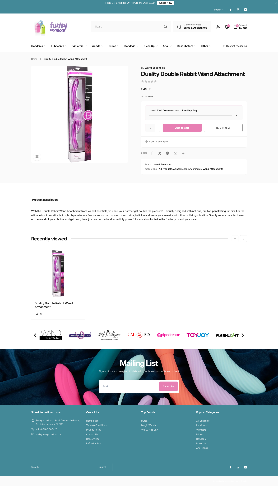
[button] (240, 26)
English (217, 9)
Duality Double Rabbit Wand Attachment (54, 305)
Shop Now (165, 2)
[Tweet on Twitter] (159, 153)
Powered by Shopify (239, 481)
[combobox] (131, 26)
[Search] (165, 26)
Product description (45, 199)
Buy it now (223, 127)
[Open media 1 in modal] (79, 114)
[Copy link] (183, 153)
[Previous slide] (35, 335)
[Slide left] (235, 238)
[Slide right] (243, 238)
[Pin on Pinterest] (167, 153)
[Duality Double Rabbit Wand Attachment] (58, 291)
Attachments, (180, 168)
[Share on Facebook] (152, 153)
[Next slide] (242, 335)
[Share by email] (176, 153)
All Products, (166, 168)
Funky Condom (225, 481)
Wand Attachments (213, 168)
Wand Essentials (153, 67)
